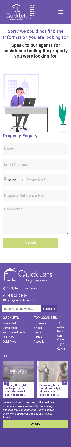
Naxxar (38, 332)
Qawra (61, 349)
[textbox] (13, 180)
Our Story (8, 337)
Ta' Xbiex (60, 325)
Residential (9, 323)
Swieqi (38, 328)
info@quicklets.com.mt (21, 300)
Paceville (39, 342)
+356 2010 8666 (17, 296)
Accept (35, 424)
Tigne (60, 344)
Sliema (38, 337)
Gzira (60, 331)
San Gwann (61, 337)
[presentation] (6, 382)
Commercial (10, 328)
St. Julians (40, 323)
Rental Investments (14, 332)
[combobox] (13, 180)
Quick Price (9, 342)
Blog (6, 356)
